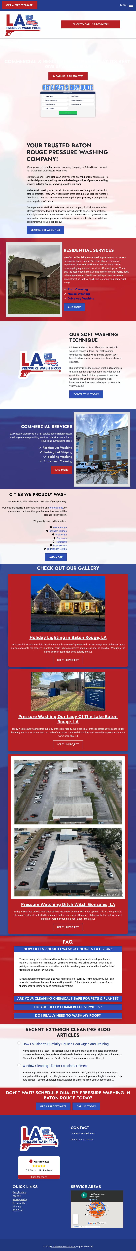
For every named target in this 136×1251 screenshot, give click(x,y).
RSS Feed (18, 1210)
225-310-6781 (85, 1139)
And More (74, 307)
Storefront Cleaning (58, 461)
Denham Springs (58, 530)
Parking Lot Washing (57, 447)
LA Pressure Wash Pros (63, 1246)
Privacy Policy (20, 1199)
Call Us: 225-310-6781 (69, 76)
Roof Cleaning (78, 289)
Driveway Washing (81, 298)
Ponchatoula (60, 545)
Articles (17, 1195)
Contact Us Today (86, 394)
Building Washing (59, 456)
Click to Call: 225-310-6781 (91, 24)
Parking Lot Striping (57, 452)
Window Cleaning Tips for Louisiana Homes (55, 1065)
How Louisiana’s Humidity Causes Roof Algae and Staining (66, 1044)
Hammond (61, 541)
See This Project (68, 660)
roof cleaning (56, 507)
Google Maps (19, 1192)
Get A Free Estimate (53, 1106)
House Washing (79, 294)
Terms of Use (19, 1203)
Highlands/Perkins (57, 548)
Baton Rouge (60, 527)
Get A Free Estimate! (19, 5)
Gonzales (62, 538)
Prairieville (61, 534)
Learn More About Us (45, 230)
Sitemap (17, 1206)
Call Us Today (86, 1106)
